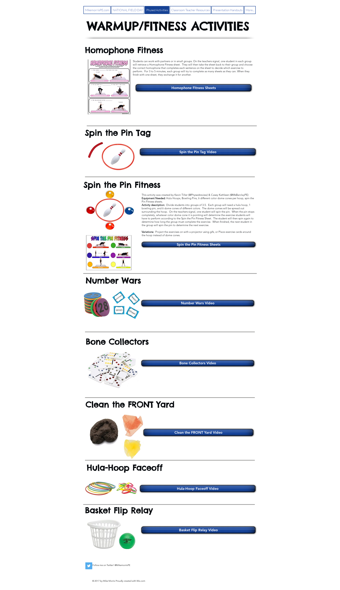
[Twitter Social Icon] (88, 565)
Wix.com (141, 581)
